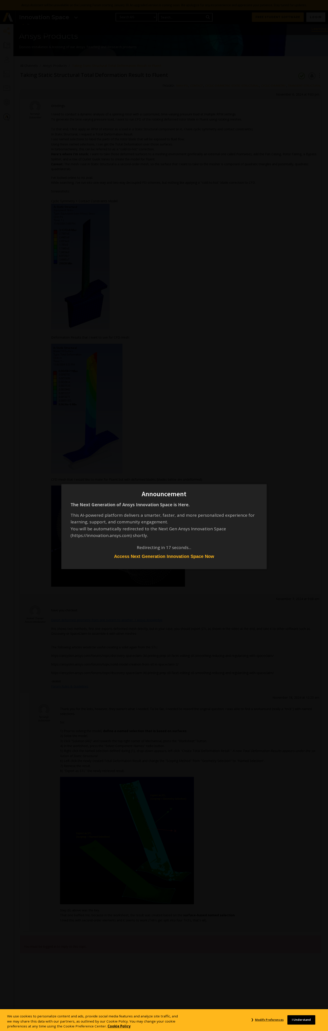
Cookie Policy (119, 1026)
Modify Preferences (269, 1020)
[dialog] (164, 515)
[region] (164, 1020)
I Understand (301, 1020)
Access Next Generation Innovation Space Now (164, 556)
